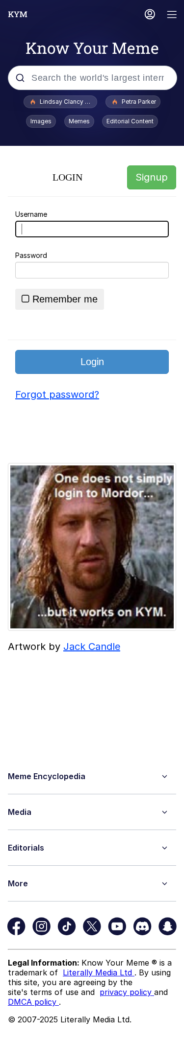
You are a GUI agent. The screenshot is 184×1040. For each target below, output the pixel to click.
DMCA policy (33, 1002)
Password (31, 255)
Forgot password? (57, 394)
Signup (151, 177)
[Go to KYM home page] (17, 14)
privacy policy (127, 992)
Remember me (65, 299)
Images (41, 121)
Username (31, 214)
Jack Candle (91, 646)
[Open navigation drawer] (172, 15)
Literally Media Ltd (98, 972)
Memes (79, 121)
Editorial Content (130, 121)
